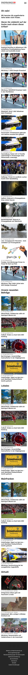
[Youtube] (18, 646)
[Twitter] (14, 646)
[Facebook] (9, 646)
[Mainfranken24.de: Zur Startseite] (8, 3)
